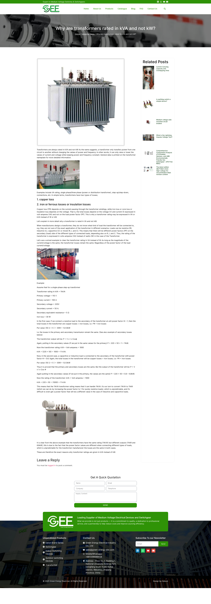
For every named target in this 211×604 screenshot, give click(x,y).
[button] (165, 8)
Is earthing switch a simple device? (163, 100)
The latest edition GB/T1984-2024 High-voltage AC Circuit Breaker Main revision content (163, 170)
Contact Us (152, 9)
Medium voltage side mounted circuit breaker (163, 121)
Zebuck (165, 581)
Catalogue (122, 9)
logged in (52, 465)
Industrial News (88, 34)
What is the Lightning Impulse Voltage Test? (164, 136)
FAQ (141, 9)
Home (86, 9)
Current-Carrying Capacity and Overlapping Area (162, 68)
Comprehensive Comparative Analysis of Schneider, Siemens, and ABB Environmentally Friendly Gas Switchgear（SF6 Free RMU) (164, 157)
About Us (97, 9)
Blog (133, 9)
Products (109, 9)
